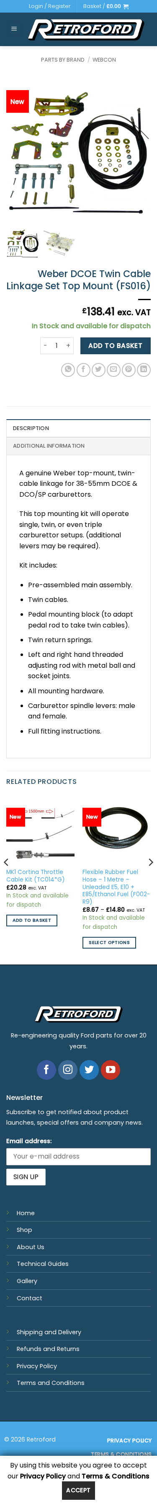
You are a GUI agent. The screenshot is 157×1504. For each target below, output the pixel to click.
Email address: (28, 1141)
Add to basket (115, 345)
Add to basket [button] (32, 920)
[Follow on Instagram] (68, 1070)
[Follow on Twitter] (89, 1070)
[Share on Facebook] (83, 370)
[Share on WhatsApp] (68, 370)
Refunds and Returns (48, 1349)
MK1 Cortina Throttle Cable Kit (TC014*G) (35, 876)
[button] (106, 6)
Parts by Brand (63, 59)
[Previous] (7, 879)
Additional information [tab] (49, 445)
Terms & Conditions (115, 1476)
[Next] (150, 879)
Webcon (104, 59)
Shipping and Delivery (49, 1332)
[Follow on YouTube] (111, 1070)
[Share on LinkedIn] (144, 370)
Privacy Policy (37, 1366)
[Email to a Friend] (114, 370)
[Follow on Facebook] (47, 1070)
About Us (30, 1247)
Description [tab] (31, 428)
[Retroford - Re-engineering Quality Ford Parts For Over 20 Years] (86, 29)
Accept (78, 1490)
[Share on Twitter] (99, 370)
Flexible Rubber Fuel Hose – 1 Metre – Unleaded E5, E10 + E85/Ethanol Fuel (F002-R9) (116, 887)
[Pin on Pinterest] (129, 370)
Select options (109, 942)
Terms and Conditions (51, 1383)
